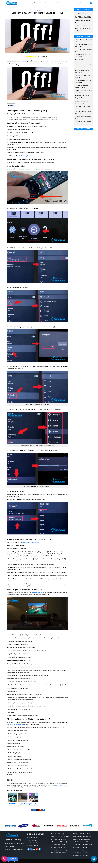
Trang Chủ (22, 3)
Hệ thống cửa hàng (33, 837)
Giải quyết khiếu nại (33, 845)
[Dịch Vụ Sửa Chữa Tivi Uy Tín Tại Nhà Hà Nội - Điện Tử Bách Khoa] (11, 3)
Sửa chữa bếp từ (46, 3)
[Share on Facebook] (32, 810)
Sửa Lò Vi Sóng (55, 3)
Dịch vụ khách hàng (33, 843)
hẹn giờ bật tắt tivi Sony (51, 63)
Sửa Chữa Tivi (36, 3)
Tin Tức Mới (75, 3)
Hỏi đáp (81, 3)
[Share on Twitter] (34, 810)
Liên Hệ (86, 3)
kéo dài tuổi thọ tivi (37, 592)
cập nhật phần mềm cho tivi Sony (31, 542)
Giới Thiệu (29, 3)
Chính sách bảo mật (33, 840)
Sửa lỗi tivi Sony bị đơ (24, 156)
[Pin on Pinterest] (40, 810)
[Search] (91, 3)
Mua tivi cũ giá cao (65, 3)
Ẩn (13, 105)
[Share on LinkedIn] (43, 810)
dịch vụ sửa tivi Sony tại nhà (16, 724)
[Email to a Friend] (37, 810)
